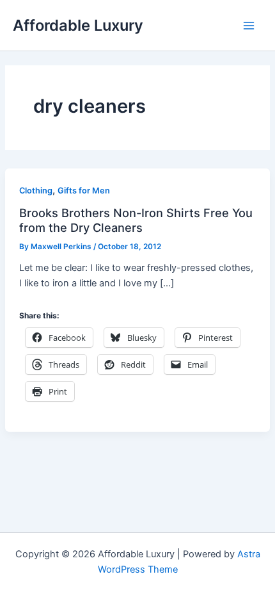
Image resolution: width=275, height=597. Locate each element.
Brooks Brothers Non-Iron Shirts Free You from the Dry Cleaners (136, 220)
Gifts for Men (84, 190)
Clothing (35, 190)
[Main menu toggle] (248, 25)
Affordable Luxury (78, 25)
